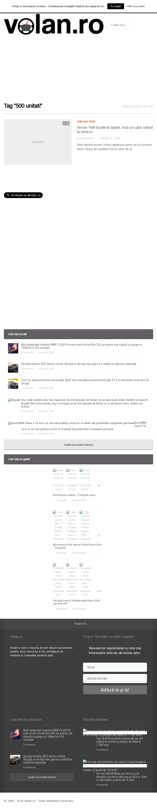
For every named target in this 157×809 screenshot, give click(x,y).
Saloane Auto (86, 121)
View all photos (79, 500)
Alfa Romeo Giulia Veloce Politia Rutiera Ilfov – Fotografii (77, 546)
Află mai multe (136, 6)
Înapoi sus (80, 623)
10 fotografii (61, 553)
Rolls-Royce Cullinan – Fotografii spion (74, 495)
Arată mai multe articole (78, 444)
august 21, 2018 (46, 411)
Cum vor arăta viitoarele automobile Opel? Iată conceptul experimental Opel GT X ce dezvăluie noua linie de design (85, 381)
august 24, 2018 (46, 352)
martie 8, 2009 (110, 138)
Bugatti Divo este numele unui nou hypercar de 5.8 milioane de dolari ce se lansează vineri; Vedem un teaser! (81, 405)
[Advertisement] (78, 70)
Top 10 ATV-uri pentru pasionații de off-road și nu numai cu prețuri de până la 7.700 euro (119, 741)
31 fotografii (61, 608)
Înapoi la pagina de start (137, 106)
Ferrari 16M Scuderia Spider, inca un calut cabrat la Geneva (115, 129)
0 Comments (85, 138)
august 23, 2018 (46, 368)
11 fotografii (61, 500)
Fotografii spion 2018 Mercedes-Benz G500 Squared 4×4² (76, 602)
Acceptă (116, 6)
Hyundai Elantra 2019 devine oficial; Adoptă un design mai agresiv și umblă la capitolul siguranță (78, 364)
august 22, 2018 (46, 388)
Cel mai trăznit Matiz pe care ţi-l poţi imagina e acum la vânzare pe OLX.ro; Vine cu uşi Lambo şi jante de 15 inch (121, 777)
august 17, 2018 (46, 433)
